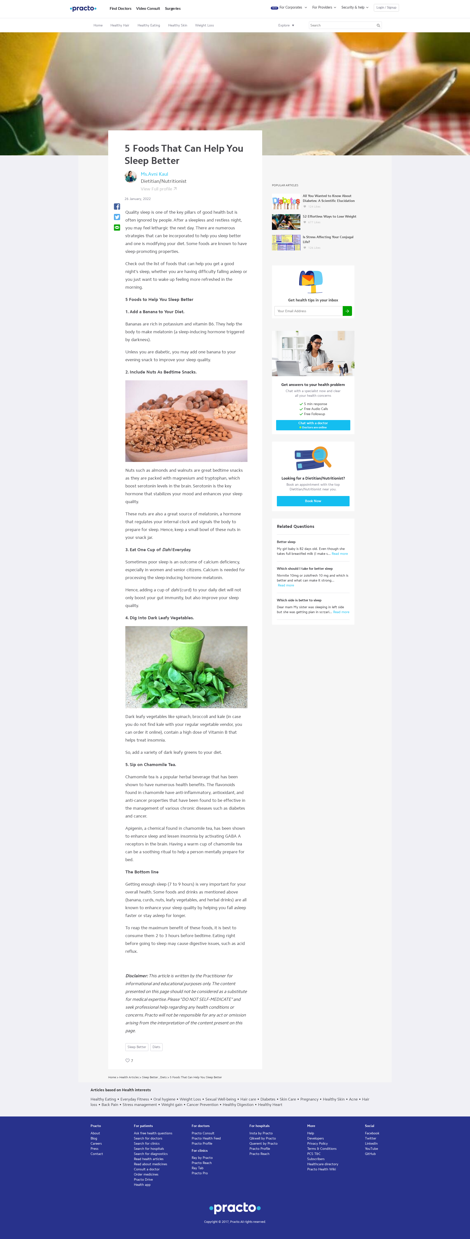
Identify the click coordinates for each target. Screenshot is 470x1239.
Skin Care (288, 1099)
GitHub (370, 1154)
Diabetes (267, 1099)
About (95, 1133)
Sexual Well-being (220, 1099)
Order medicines (146, 1174)
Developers (315, 1138)
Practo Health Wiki (321, 1169)
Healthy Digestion (238, 1104)
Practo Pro (200, 1173)
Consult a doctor (147, 1169)
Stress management (140, 1104)
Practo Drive (143, 1179)
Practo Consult (203, 1133)
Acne (353, 1099)
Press (94, 1149)
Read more (339, 554)
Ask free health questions (153, 1133)
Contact (97, 1154)
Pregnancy (309, 1099)
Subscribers (316, 1159)
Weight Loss (190, 1099)
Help (310, 1133)
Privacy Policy (317, 1143)
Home (98, 25)
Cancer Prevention (202, 1104)
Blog (94, 1138)
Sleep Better (137, 1047)
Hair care (248, 1099)
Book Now (313, 501)
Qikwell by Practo (262, 1138)
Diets (156, 1047)
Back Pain (110, 1104)
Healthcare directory (322, 1164)
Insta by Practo (261, 1133)
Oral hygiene (164, 1099)
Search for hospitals (149, 1149)
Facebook (372, 1133)
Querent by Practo (263, 1143)
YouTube (371, 1149)
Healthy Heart (270, 1104)
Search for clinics (147, 1143)
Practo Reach (202, 1163)
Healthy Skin (334, 1099)
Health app (142, 1185)
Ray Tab (197, 1168)
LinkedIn (371, 1143)
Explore (284, 25)
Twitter (370, 1138)
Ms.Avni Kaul (154, 174)
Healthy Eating (103, 1099)
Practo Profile (202, 1143)
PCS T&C (314, 1154)
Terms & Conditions (322, 1149)
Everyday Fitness (134, 1099)
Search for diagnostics (151, 1154)
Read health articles (149, 1159)
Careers (96, 1143)
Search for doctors (148, 1138)
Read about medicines (150, 1164)
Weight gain (171, 1104)
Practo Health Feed (206, 1138)
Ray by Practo (202, 1158)
